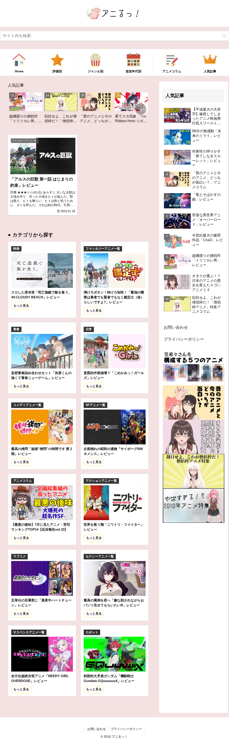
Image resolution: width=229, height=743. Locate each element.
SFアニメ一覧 (95, 405)
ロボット (92, 632)
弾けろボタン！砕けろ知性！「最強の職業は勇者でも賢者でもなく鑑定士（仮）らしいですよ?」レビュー (114, 297)
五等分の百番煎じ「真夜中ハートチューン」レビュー (41, 602)
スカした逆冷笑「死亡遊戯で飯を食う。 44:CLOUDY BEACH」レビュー (41, 294)
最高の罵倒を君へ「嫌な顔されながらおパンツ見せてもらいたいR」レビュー (114, 602)
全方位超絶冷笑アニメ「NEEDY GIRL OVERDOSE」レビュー (40, 678)
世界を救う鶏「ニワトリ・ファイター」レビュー (114, 527)
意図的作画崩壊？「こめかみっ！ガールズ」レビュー (114, 375)
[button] (224, 35)
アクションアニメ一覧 (101, 480)
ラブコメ (19, 556)
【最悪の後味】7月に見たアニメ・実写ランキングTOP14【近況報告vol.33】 (40, 527)
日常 (89, 329)
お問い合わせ (176, 327)
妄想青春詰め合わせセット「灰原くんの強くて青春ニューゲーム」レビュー (41, 375)
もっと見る (21, 305)
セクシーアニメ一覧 (100, 556)
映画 (16, 248)
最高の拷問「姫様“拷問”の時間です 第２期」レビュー (42, 451)
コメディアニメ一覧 (27, 405)
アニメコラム (22, 480)
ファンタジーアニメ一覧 (103, 248)
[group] (30, 109)
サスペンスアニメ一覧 (29, 632)
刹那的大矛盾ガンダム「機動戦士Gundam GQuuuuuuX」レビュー (109, 678)
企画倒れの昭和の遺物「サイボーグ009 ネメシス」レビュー (113, 451)
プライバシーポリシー (184, 339)
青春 (16, 329)
